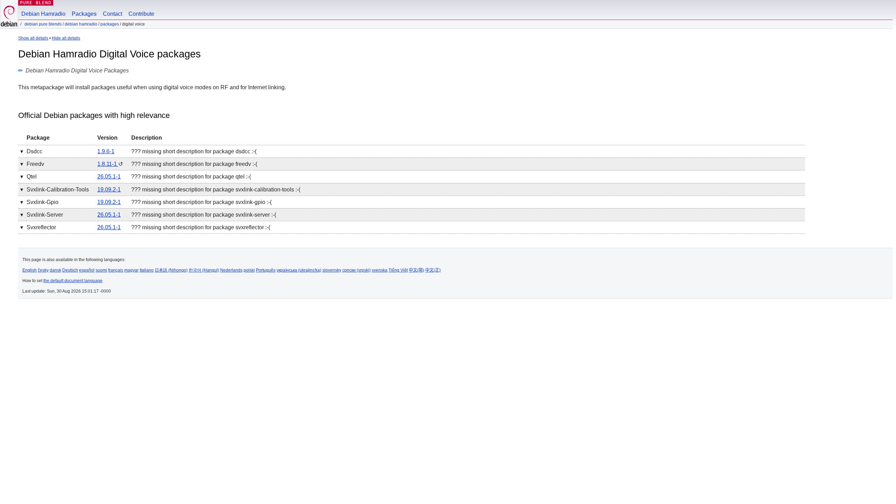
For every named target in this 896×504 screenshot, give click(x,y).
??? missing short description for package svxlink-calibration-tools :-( (215, 189)
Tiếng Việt (398, 270)
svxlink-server (45, 215)
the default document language (73, 280)
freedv (35, 164)
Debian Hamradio (43, 14)
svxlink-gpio (42, 202)
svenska (379, 270)
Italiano (147, 270)
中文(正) (433, 270)
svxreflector (41, 227)
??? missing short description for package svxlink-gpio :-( (201, 202)
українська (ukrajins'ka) (298, 270)
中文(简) (416, 270)
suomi (101, 270)
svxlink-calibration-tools (58, 189)
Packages (84, 14)
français (115, 270)
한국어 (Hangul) (204, 270)
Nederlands (231, 270)
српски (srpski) (356, 270)
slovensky (331, 270)
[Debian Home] (9, 14)
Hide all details (66, 38)
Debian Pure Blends (43, 24)
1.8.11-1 (107, 164)
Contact (112, 14)
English (29, 270)
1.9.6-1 (105, 151)
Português (265, 270)
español (86, 270)
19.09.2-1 (109, 189)
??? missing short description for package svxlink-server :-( (203, 215)
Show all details (33, 38)
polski (249, 270)
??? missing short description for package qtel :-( (191, 177)
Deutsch (70, 270)
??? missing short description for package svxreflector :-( (200, 227)
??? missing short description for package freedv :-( (194, 164)
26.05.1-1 (109, 177)
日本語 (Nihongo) (171, 270)
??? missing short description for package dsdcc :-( (194, 151)
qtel (32, 177)
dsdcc (34, 151)
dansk (55, 270)
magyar (131, 270)
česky (43, 270)
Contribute (141, 14)
